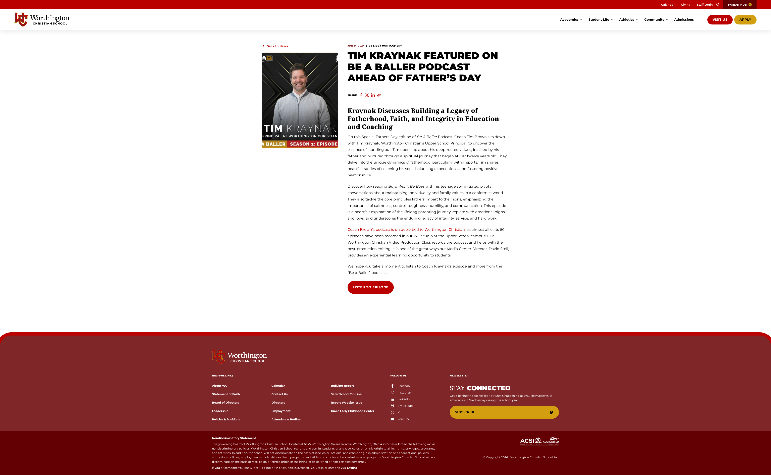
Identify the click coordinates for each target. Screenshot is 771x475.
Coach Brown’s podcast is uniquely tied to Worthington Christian (406, 229)
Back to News (277, 46)
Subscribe (465, 412)
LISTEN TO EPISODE (371, 287)
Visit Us (720, 19)
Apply (745, 19)
